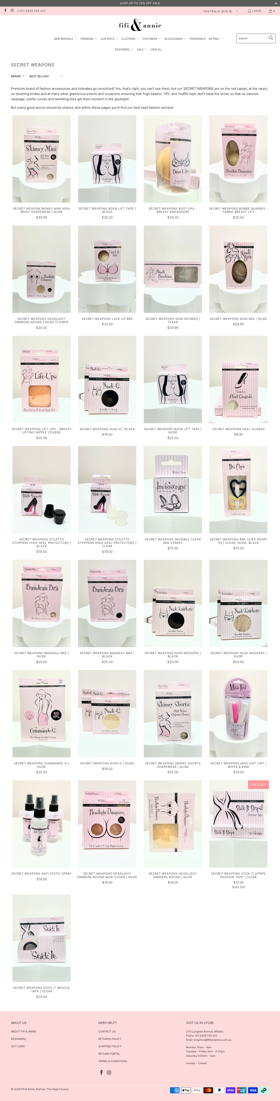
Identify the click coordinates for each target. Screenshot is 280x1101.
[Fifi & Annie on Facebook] (5, 10)
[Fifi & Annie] (140, 25)
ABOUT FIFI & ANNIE (23, 1031)
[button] (65, 39)
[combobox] (256, 38)
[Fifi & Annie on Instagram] (12, 10)
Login (256, 10)
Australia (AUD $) (218, 11)
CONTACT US (107, 1031)
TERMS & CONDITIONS (112, 1061)
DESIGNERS (18, 1039)
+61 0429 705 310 (205, 1035)
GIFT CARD (18, 1046)
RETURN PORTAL (109, 1053)
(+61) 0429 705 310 (31, 10)
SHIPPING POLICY (109, 1046)
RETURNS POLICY (109, 1039)
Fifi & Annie (28, 1089)
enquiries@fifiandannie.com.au (212, 1039)
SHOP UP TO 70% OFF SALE (140, 3)
